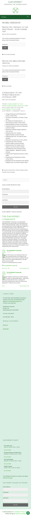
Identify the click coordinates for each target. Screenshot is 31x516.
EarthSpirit (15, 2)
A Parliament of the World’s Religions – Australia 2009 (12, 95)
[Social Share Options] (28, 268)
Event (5, 54)
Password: (5, 44)
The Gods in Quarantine (12, 117)
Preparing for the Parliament (13, 157)
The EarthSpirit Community (11, 218)
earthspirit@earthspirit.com (15, 301)
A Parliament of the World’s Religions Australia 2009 (15, 105)
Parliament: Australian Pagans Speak (15, 129)
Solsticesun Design (21, 513)
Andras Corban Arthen (9, 170)
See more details (7, 450)
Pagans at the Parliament (12, 153)
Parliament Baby (10, 124)
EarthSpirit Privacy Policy (21, 511)
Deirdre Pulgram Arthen (22, 170)
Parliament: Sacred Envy (12, 140)
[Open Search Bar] (28, 17)
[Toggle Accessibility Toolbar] (28, 513)
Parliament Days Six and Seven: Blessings (17, 126)
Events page (9, 478)
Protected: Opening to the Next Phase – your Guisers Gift (15, 29)
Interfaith (4, 172)
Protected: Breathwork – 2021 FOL (14, 62)
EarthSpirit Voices (9, 109)
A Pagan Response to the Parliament (15, 114)
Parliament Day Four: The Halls (14, 136)
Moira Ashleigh (11, 54)
